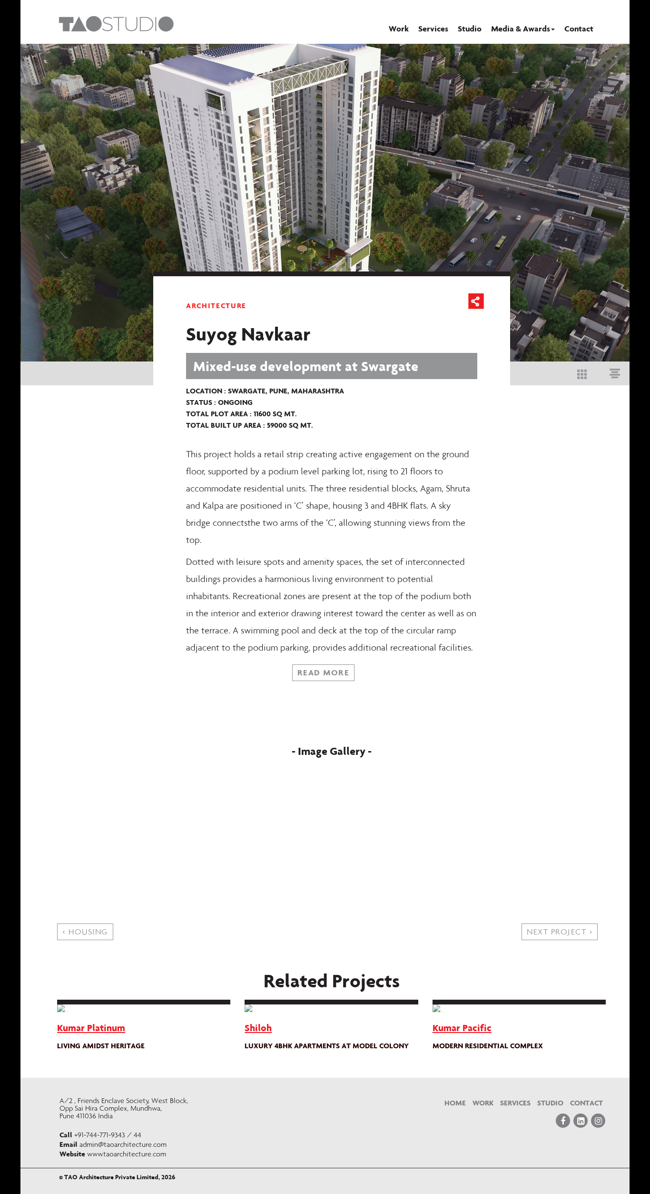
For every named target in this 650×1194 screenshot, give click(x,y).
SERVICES (515, 1102)
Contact (578, 28)
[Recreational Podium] (412, 796)
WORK (483, 1102)
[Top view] (251, 796)
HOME (455, 1102)
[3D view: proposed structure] (251, 770)
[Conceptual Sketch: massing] (412, 770)
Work (399, 28)
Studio (470, 28)
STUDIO (550, 1102)
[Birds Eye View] (412, 847)
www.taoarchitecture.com (126, 1153)
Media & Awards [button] (520, 28)
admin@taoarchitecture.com (123, 1144)
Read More (323, 672)
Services (433, 28)
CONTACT (586, 1102)
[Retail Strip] (251, 821)
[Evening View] (412, 821)
